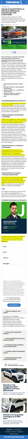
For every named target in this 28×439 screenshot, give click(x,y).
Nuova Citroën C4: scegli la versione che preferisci (12, 94)
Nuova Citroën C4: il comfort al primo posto (14, 90)
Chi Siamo (7, 432)
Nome (4, 246)
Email (5, 252)
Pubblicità (20, 432)
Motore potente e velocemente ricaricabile (14, 87)
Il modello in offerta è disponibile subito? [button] (14, 352)
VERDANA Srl (9, 429)
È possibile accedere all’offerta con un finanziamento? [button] (13, 345)
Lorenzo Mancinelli (7, 24)
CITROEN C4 (5, 7)
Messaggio (6, 263)
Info (5, 96)
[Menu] (1, 2)
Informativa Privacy (15, 298)
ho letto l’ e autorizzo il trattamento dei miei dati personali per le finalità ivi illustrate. (12, 299)
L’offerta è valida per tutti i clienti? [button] (12, 312)
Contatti (13, 432)
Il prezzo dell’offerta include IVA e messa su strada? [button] (14, 339)
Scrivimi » (6, 231)
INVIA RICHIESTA (14, 305)
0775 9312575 (13, 226)
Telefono (6, 258)
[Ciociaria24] (14, 2)
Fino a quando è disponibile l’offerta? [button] (12, 332)
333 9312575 (11, 228)
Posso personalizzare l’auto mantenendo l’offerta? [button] (12, 358)
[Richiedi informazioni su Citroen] (14, 49)
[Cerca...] (26, 2)
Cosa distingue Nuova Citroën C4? (13, 84)
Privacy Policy (14, 434)
